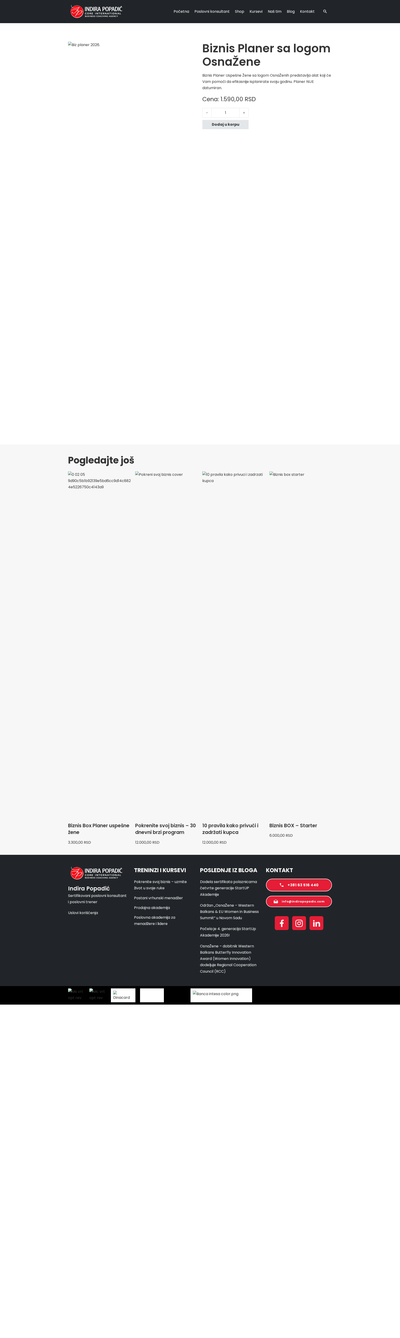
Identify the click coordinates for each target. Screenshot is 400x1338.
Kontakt (307, 11)
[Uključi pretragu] (325, 11)
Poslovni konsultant (212, 11)
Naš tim (274, 11)
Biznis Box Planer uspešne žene (98, 829)
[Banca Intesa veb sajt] (221, 995)
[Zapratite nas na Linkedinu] (316, 924)
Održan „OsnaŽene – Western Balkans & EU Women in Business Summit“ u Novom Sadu (229, 912)
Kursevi (256, 11)
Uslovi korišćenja (83, 912)
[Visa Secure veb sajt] (316, 995)
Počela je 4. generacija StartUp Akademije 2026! (228, 932)
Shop (239, 11)
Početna (181, 11)
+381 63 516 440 (303, 885)
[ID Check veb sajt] (286, 995)
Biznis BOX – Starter (293, 825)
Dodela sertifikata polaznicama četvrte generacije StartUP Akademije (228, 888)
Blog (291, 11)
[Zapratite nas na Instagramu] (299, 924)
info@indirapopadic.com (303, 901)
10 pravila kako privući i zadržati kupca (230, 829)
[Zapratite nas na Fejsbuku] (282, 924)
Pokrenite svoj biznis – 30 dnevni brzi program (165, 829)
